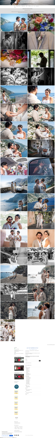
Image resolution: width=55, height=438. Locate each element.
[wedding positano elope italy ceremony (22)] (41, 238)
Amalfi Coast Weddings (28, 378)
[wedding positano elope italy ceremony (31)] (41, 310)
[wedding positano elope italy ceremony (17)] (13, 202)
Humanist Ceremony (28, 371)
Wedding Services (27, 368)
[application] (19, 360)
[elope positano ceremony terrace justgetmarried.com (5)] (41, 94)
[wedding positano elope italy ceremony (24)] (41, 256)
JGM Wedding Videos (28, 386)
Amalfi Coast (20, 426)
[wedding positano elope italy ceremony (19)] (13, 220)
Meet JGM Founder (28, 390)
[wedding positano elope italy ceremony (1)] (41, 22)
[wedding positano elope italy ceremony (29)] (41, 292)
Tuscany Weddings (28, 381)
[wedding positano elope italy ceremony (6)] (13, 76)
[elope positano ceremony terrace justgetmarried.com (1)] (41, 112)
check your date (15, 382)
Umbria (19, 428)
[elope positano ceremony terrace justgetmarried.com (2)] (13, 94)
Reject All (7, 435)
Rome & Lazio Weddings (28, 377)
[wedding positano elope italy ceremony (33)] (41, 148)
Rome (18, 427)
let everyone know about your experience (18, 431)
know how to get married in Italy (29, 392)
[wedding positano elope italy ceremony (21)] (13, 238)
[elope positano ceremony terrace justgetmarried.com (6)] (41, 130)
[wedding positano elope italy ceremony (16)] (41, 184)
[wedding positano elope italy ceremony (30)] (13, 310)
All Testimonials (16, 426)
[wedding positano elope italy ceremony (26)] (41, 274)
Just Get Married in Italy (26, 2)
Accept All (11, 435)
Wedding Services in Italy (27, 367)
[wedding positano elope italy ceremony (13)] (41, 166)
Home (26, 366)
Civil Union (27, 372)
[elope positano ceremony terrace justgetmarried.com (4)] (13, 130)
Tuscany (16, 428)
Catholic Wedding (27, 373)
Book (14, 353)
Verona (21, 428)
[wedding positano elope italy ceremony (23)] (13, 256)
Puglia (15, 427)
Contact (26, 394)
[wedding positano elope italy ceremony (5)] (41, 58)
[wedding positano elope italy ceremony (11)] (13, 112)
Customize (4, 435)
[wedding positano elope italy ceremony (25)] (13, 274)
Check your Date (26, 393)
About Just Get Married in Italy (29, 389)
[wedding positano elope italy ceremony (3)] (41, 40)
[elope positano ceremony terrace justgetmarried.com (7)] (13, 22)
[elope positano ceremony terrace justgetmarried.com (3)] (13, 148)
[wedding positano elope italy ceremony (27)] (13, 292)
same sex (21, 427)
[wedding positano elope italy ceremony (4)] (13, 58)
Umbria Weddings (27, 382)
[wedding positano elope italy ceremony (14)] (13, 166)
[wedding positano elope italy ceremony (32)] (13, 330)
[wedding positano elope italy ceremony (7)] (41, 76)
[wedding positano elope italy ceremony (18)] (41, 202)
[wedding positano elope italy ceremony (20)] (41, 220)
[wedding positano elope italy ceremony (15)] (13, 184)
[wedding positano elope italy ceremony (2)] (13, 40)
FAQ (25, 391)
